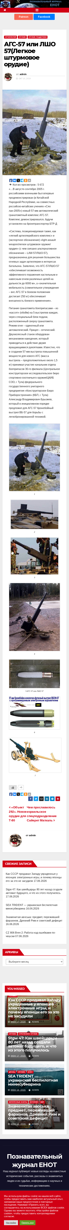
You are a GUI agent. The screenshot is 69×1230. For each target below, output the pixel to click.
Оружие (22, 37)
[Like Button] (13, 787)
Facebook (44, 16)
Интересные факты (18, 1102)
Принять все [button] (28, 1222)
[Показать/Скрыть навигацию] (37, 10)
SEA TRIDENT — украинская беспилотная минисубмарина (33, 1080)
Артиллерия (10, 37)
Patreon (23, 16)
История (34, 1102)
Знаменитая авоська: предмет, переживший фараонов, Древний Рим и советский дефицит (34, 1112)
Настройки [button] (11, 1222)
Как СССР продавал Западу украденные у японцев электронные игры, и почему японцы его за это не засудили (34, 877)
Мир (42, 1102)
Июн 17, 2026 (18, 1022)
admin (23, 74)
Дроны (12, 1072)
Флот (30, 1072)
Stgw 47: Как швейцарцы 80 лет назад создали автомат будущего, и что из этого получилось (32, 1044)
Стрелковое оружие (28, 1034)
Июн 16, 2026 (18, 1090)
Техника (13, 996)
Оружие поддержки (38, 37)
